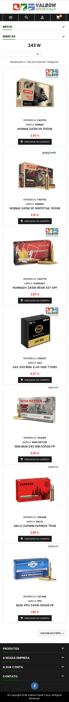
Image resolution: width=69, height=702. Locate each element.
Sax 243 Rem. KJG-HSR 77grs (35, 367)
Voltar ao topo (52, 633)
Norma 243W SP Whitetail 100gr (35, 208)
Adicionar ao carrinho (34, 141)
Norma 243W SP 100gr (34, 129)
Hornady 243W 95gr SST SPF (35, 288)
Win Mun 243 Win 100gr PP (35, 446)
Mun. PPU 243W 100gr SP (35, 605)
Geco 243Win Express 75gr (35, 526)
